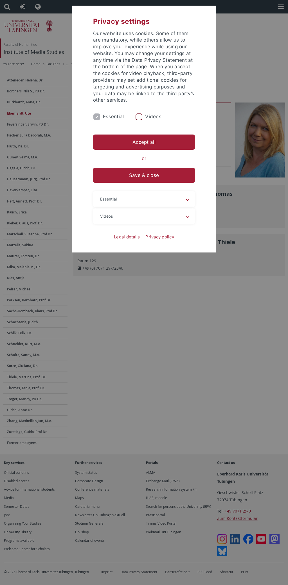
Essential (113, 116)
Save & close (144, 175)
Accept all (144, 142)
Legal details (127, 237)
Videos (153, 116)
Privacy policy (159, 237)
